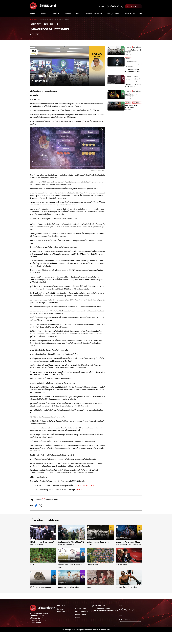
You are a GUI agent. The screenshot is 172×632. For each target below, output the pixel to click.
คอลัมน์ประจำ (36, 23)
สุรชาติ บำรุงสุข (137, 47)
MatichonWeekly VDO (131, 61)
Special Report (129, 13)
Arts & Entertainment (80, 607)
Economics (67, 13)
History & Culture (113, 13)
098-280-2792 (99, 606)
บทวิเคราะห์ (55, 13)
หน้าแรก (32, 13)
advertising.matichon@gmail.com (106, 610)
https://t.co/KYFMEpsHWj (84, 485)
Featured (128, 47)
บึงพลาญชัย (39, 500)
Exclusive (43, 13)
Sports (77, 618)
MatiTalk (128, 64)
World (78, 13)
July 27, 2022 (79, 489)
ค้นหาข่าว (102, 6)
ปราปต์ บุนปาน (137, 82)
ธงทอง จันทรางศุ (51, 23)
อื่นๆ (140, 13)
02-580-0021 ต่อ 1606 (102, 608)
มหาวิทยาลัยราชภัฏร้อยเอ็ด (51, 500)
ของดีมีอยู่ (128, 79)
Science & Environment (93, 13)
